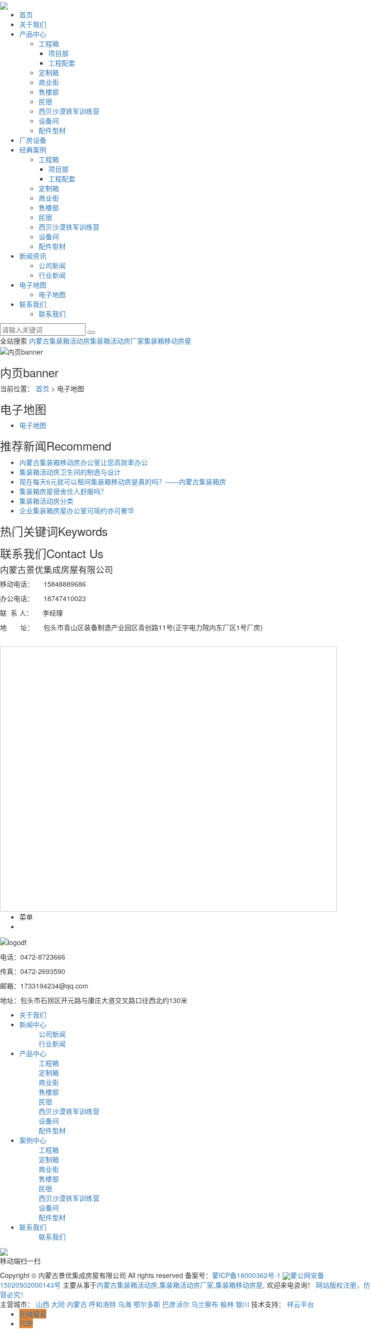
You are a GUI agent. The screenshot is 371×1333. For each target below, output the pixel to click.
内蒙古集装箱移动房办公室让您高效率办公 (83, 462)
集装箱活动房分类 (46, 501)
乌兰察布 (204, 1304)
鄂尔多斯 (146, 1304)
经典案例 (32, 149)
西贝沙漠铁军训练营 (69, 111)
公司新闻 (52, 265)
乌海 (124, 1304)
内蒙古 (77, 1304)
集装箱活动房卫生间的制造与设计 (70, 472)
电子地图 (32, 284)
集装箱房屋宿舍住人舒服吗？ (63, 491)
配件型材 (52, 130)
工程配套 (61, 63)
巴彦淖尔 (175, 1304)
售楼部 (49, 91)
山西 (42, 1304)
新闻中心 (32, 1024)
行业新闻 (52, 275)
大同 (58, 1304)
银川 (242, 1304)
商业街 (49, 82)
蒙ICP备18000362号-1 (246, 1275)
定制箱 (49, 72)
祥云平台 (300, 1304)
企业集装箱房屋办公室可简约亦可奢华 (76, 510)
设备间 (49, 120)
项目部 (58, 53)
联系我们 (32, 304)
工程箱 (49, 43)
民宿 (45, 101)
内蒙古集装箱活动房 (59, 340)
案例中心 (32, 1140)
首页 (26, 14)
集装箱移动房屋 (167, 340)
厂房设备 (32, 140)
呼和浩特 (102, 1304)
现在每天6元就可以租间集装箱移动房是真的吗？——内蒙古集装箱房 (122, 481)
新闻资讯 (32, 256)
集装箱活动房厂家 (117, 340)
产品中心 (32, 34)
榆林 (227, 1304)
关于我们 (32, 24)
